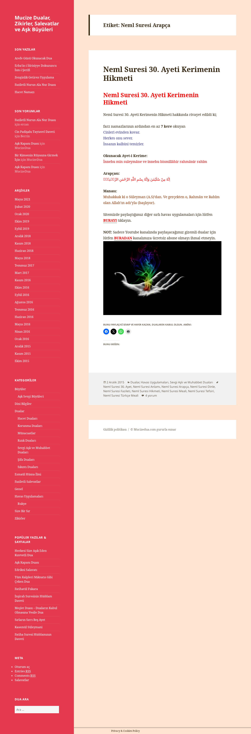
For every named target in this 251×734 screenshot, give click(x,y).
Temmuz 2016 (24, 309)
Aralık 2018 (23, 236)
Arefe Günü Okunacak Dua (33, 58)
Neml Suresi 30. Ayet (117, 387)
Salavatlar (22, 680)
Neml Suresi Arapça (175, 387)
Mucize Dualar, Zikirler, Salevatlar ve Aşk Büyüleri (37, 23)
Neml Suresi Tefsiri (201, 391)
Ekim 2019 (22, 221)
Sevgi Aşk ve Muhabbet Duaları (191, 382)
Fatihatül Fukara (26, 589)
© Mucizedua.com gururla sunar (153, 429)
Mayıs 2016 (22, 324)
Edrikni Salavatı (26, 570)
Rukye (22, 504)
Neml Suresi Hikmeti (146, 391)
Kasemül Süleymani (28, 627)
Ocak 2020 (22, 214)
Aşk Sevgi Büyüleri (31, 396)
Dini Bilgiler (23, 404)
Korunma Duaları (30, 426)
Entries (23, 671)
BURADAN (123, 238)
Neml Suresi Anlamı (146, 387)
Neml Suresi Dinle (202, 387)
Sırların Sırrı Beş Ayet (30, 620)
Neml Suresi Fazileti (116, 391)
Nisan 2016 (22, 332)
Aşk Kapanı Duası (27, 143)
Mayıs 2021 (22, 199)
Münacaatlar (27, 433)
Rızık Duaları (27, 440)
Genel (19, 489)
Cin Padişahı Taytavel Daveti (35, 132)
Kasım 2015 (23, 354)
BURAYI (110, 220)
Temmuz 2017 (24, 265)
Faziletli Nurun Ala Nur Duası (35, 85)
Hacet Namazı (24, 92)
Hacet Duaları (27, 418)
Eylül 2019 (22, 229)
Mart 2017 (22, 273)
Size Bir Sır (22, 511)
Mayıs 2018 (22, 258)
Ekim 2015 (22, 361)
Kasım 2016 (23, 280)
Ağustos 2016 (24, 302)
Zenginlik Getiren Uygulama (34, 77)
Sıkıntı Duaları (28, 467)
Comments (25, 676)
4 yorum (151, 395)
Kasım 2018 (23, 243)
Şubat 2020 (22, 207)
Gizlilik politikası (115, 429)
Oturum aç (22, 667)
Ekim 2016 (22, 287)
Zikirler (20, 518)
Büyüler (20, 389)
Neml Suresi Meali (174, 391)
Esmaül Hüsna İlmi (28, 474)
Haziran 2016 (24, 317)
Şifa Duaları (26, 460)
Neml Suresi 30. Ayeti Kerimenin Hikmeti (161, 73)
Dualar (19, 411)
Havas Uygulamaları (29, 496)
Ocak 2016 (22, 339)
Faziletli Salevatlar (28, 482)
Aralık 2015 (23, 346)
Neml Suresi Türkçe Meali (120, 395)
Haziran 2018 (24, 251)
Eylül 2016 (22, 295)
